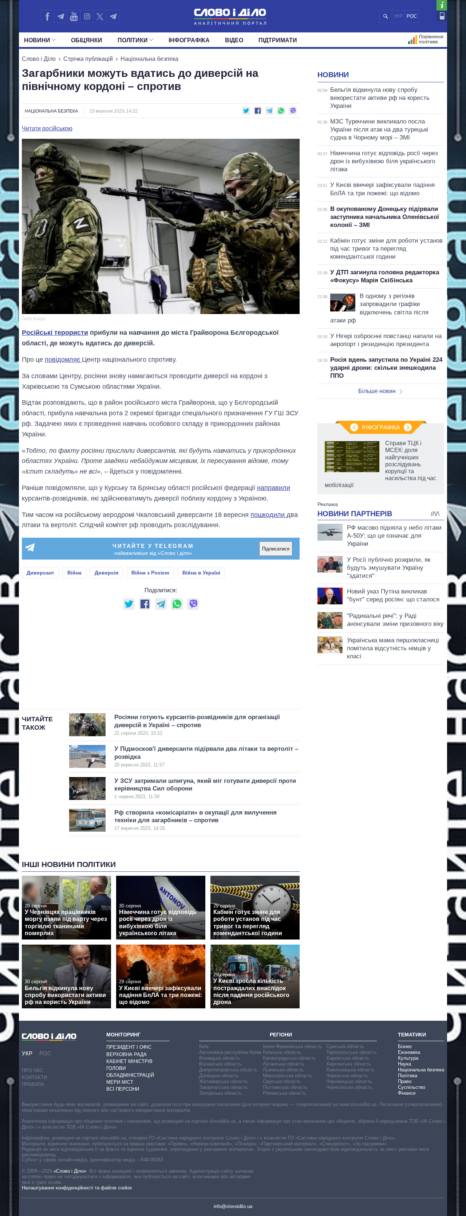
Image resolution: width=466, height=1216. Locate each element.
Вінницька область (219, 1058)
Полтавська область (285, 1087)
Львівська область (283, 1069)
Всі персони (122, 1089)
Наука (404, 1064)
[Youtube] (73, 16)
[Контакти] (442, 16)
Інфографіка (189, 40)
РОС (412, 16)
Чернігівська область (349, 1087)
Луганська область (283, 1064)
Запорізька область (220, 1093)
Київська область (282, 1052)
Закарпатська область (223, 1087)
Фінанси (406, 1093)
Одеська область (282, 1081)
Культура (408, 1058)
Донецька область (219, 1075)
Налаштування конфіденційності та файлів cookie (77, 1187)
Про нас (32, 1070)
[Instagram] (87, 16)
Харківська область (347, 1058)
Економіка (409, 1052)
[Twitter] (100, 16)
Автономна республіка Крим (230, 1052)
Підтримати (277, 40)
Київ (204, 1046)
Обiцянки (86, 40)
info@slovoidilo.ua (233, 1206)
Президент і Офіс (128, 1047)
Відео (234, 40)
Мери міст (119, 1082)
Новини (37, 40)
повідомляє (63, 359)
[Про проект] (442, 5)
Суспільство (411, 1087)
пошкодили (268, 514)
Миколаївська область (287, 1075)
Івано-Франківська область (292, 1046)
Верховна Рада (126, 1054)
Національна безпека (149, 59)
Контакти (34, 1077)
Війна (74, 573)
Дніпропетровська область (228, 1069)
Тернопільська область (351, 1052)
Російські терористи (55, 332)
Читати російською (47, 129)
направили (273, 487)
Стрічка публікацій (88, 59)
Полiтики (133, 40)
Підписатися (275, 549)
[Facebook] (47, 16)
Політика (407, 1075)
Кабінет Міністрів (129, 1061)
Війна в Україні (201, 573)
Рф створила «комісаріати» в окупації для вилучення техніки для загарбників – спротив (195, 820)
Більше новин (377, 391)
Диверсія (106, 573)
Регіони (281, 1034)
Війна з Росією (150, 573)
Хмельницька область (350, 1069)
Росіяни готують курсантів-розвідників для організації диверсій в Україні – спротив (197, 725)
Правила (33, 1084)
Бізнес (405, 1046)
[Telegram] (60, 16)
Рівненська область (284, 1093)
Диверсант (40, 573)
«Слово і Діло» (70, 1171)
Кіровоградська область (289, 1058)
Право (404, 1081)
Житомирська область (223, 1081)
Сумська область (345, 1046)
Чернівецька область (349, 1081)
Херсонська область (348, 1064)
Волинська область (220, 1064)
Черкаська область (347, 1075)
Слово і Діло (39, 59)
